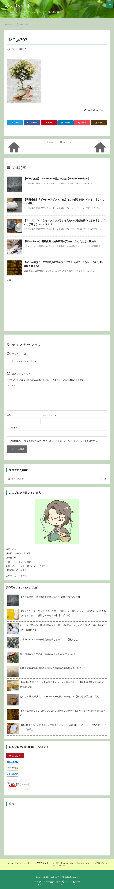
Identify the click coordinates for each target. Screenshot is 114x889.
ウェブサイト (13, 428)
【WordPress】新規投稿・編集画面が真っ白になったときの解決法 (60, 241)
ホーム (10, 24)
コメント (11, 385)
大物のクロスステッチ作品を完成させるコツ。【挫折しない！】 (52, 639)
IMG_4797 (23, 24)
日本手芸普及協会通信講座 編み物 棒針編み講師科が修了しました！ (54, 668)
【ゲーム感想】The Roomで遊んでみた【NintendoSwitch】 (57, 178)
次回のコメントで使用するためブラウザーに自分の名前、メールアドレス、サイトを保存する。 (54, 441)
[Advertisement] (57, 303)
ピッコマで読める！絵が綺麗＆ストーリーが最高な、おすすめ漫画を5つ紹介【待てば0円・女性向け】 (63, 627)
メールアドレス (50, 415)
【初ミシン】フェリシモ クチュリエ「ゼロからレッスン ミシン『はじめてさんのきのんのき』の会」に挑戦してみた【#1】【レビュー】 (63, 613)
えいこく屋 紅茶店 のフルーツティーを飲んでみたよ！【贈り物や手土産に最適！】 (62, 696)
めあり (102, 110)
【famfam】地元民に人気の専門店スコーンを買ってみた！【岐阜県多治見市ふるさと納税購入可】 (63, 684)
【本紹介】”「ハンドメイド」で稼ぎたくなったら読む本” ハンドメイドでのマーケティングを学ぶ (63, 727)
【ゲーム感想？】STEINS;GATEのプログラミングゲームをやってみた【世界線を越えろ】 (63, 713)
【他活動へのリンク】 (16, 570)
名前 (10, 415)
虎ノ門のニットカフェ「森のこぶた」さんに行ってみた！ (50, 653)
